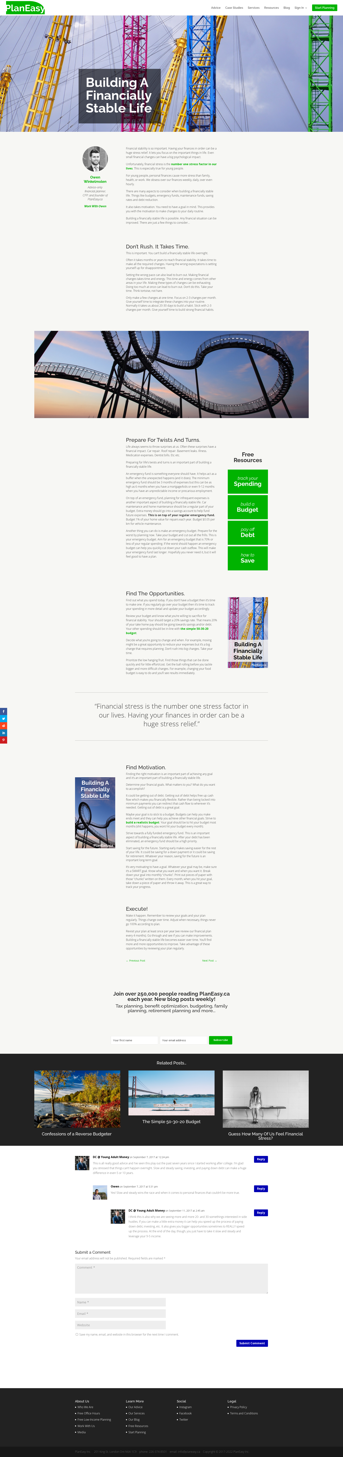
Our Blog (134, 1420)
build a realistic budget (142, 822)
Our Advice (135, 1407)
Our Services (136, 1413)
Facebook (185, 1413)
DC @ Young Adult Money (111, 1157)
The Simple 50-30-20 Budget (171, 1121)
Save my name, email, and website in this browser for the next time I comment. (129, 1334)
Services (254, 8)
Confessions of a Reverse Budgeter (77, 1133)
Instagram (185, 1407)
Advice (216, 8)
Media (82, 1432)
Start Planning (137, 1432)
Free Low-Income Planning (94, 1420)
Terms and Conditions (244, 1413)
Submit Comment (252, 1343)
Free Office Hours (89, 1413)
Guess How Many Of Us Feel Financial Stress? (265, 1136)
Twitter (183, 1420)
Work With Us (86, 1426)
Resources (271, 8)
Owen (115, 1186)
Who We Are (85, 1407)
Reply (261, 1159)
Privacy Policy (238, 1407)
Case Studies (234, 8)
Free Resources (138, 1426)
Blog (287, 8)
